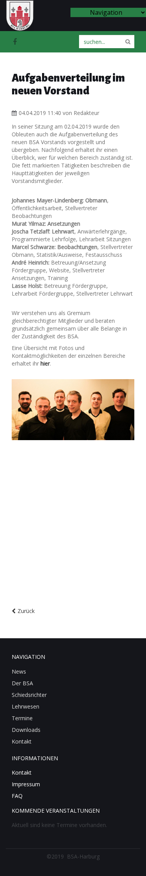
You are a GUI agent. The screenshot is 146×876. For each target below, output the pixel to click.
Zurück (26, 611)
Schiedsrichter (29, 694)
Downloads (26, 729)
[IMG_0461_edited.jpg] (73, 410)
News (19, 671)
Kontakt (22, 741)
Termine (22, 718)
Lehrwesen (25, 706)
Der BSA (22, 683)
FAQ (17, 795)
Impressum (26, 784)
